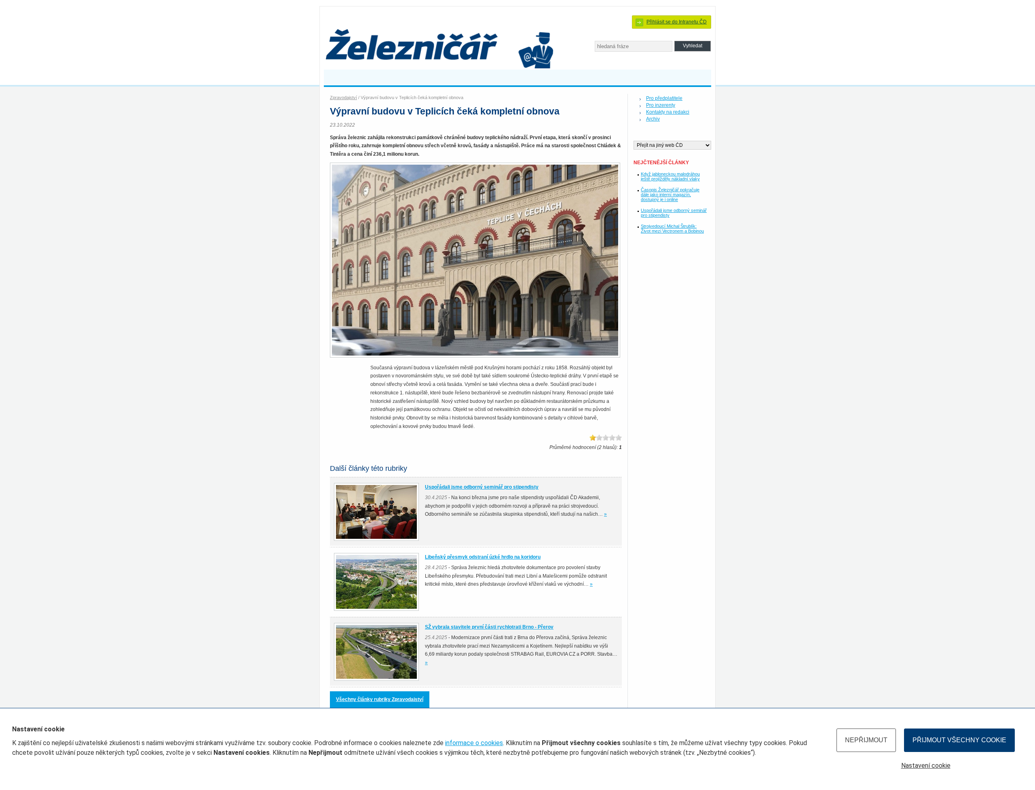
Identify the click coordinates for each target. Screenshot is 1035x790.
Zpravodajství (343, 97)
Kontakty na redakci (667, 112)
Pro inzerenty (660, 105)
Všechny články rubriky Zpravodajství (379, 699)
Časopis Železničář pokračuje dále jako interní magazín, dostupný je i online (670, 194)
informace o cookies (474, 743)
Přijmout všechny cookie (959, 740)
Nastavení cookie (926, 765)
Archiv (653, 118)
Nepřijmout (866, 740)
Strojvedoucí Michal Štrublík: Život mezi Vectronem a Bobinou (672, 228)
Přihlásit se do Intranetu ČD (676, 21)
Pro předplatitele (664, 98)
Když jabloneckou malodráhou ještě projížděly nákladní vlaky (670, 176)
